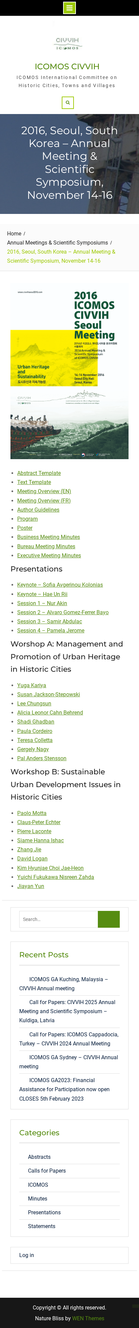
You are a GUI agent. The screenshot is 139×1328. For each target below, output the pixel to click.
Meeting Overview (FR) (44, 500)
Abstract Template (39, 473)
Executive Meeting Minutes (49, 555)
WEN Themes (88, 1318)
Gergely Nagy (33, 749)
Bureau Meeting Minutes (46, 546)
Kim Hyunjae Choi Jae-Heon (50, 868)
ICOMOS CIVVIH (67, 66)
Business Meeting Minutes (48, 537)
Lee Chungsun (34, 703)
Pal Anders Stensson (41, 758)
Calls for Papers (47, 1171)
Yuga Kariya (31, 685)
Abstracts (39, 1157)
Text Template (34, 482)
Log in (26, 1255)
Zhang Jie (29, 849)
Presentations (44, 1212)
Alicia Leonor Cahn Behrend (50, 712)
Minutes (37, 1198)
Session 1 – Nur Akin (42, 603)
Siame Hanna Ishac (40, 840)
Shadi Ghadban (35, 721)
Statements (41, 1226)
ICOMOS (38, 1185)
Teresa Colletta (35, 740)
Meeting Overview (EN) (44, 491)
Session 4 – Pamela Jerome (50, 630)
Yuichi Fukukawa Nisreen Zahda (55, 877)
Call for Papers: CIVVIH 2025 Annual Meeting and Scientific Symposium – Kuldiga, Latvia (67, 1011)
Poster (24, 528)
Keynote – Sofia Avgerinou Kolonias (60, 585)
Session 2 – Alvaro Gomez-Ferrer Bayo (63, 612)
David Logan (32, 858)
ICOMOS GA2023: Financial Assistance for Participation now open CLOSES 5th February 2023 (64, 1089)
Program (27, 519)
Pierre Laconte (34, 831)
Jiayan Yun (30, 886)
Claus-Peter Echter (38, 822)
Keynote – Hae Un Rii (42, 594)
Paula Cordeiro (34, 731)
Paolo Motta (32, 813)
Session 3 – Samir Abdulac (49, 621)
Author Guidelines (38, 510)
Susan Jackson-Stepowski (48, 694)
